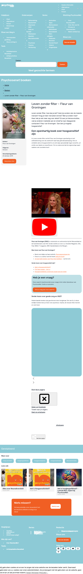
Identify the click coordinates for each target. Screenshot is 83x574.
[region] (57, 347)
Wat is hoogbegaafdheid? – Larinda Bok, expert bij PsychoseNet (68, 490)
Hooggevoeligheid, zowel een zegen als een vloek (50, 271)
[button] (40, 342)
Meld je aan (55, 506)
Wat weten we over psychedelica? (40, 368)
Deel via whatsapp (38, 412)
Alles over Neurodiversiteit (13, 489)
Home (7, 85)
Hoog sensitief (7, 460)
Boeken (7, 90)
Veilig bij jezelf (59, 256)
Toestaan (28, 572)
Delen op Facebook (39, 407)
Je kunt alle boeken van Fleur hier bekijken (48, 259)
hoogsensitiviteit (56, 460)
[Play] (44, 227)
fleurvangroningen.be (63, 254)
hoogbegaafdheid (23, 460)
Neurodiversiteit (71, 460)
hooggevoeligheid (39, 460)
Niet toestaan (35, 572)
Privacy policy (43, 572)
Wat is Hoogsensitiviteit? (43, 267)
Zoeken (18, 60)
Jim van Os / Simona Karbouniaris (39, 360)
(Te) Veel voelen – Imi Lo (42, 269)
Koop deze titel (9, 161)
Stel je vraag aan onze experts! (44, 289)
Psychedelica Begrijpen (39, 363)
